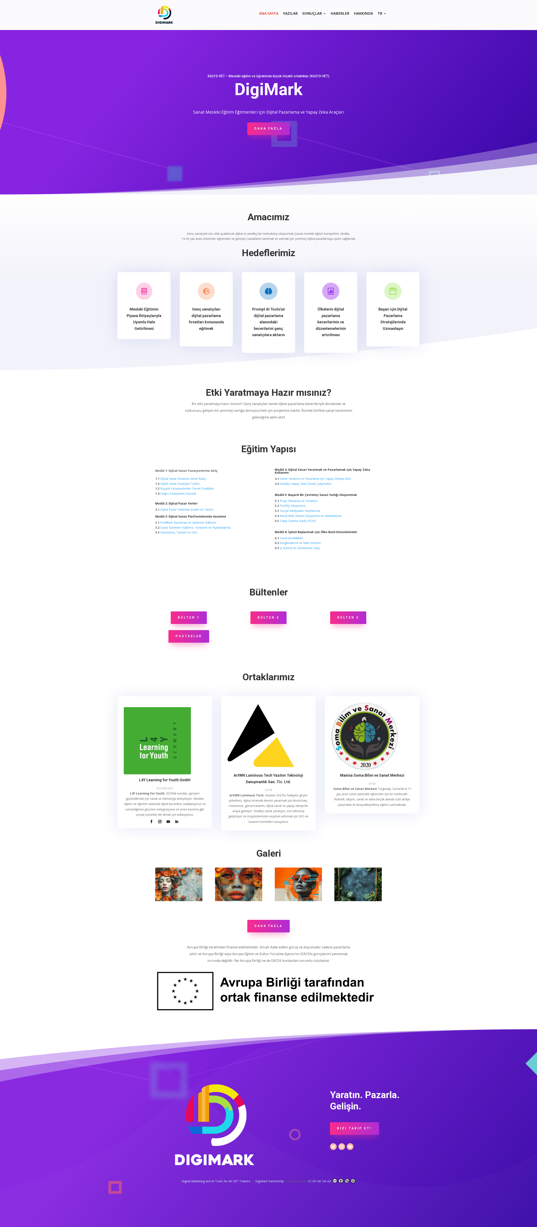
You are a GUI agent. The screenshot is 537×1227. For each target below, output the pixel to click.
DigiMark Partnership (270, 1181)
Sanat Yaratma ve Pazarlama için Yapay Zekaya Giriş (315, 479)
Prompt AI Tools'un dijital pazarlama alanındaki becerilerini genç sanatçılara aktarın (268, 322)
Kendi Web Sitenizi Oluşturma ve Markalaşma (310, 516)
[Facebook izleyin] (151, 821)
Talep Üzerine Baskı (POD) (298, 521)
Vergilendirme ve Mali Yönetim (300, 543)
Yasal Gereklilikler (291, 538)
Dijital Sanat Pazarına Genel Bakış (183, 479)
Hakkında (363, 14)
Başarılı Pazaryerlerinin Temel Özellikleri (187, 488)
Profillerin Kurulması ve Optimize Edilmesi (188, 522)
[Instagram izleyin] (159, 821)
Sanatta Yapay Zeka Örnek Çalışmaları (305, 484)
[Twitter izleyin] (333, 1146)
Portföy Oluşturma (292, 506)
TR (380, 14)
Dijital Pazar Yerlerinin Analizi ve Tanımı (186, 509)
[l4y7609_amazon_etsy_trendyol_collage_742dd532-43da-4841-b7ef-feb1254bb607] (178, 900)
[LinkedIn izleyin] (176, 821)
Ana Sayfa (268, 14)
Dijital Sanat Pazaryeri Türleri (179, 484)
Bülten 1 (189, 617)
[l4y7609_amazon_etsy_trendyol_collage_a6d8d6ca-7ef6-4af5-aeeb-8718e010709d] (298, 900)
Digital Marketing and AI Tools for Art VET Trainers (216, 1181)
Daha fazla (268, 128)
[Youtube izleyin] (168, 821)
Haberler (340, 14)
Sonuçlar (312, 14)
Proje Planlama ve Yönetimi (298, 501)
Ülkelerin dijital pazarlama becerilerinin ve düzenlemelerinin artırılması (331, 322)
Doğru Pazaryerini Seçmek (178, 494)
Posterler (189, 636)
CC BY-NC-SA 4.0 (320, 1181)
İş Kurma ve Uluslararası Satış (300, 548)
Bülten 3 (348, 617)
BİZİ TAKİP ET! (354, 1128)
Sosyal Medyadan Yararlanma (300, 511)
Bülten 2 (268, 617)
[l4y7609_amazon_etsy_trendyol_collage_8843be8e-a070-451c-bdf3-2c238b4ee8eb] (238, 900)
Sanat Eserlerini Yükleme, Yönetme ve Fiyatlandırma (195, 528)
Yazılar (290, 14)
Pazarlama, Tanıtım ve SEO (178, 532)
